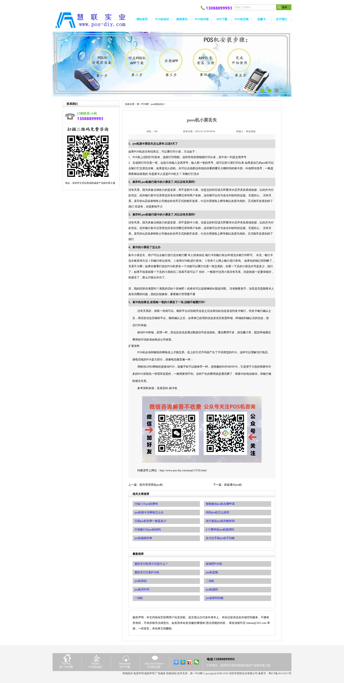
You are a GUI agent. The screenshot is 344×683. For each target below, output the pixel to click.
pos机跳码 (212, 589)
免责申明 (138, 673)
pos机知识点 (157, 104)
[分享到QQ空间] (183, 662)
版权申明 (149, 673)
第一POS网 (143, 104)
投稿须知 (171, 673)
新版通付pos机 (233, 484)
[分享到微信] (196, 662)
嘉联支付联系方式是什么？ (151, 563)
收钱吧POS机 (214, 563)
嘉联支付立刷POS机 (147, 572)
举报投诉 (127, 673)
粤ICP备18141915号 (280, 673)
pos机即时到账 (215, 598)
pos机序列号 (142, 589)
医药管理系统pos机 (151, 484)
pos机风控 (141, 580)
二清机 (210, 580)
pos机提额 (212, 572)
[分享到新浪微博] (189, 662)
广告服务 (160, 673)
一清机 (139, 598)
